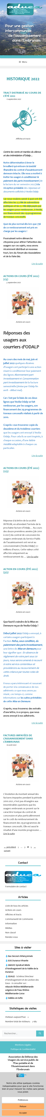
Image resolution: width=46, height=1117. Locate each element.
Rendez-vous (11, 937)
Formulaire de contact (15, 887)
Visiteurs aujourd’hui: (15, 1017)
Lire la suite (37, 264)
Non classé (10, 933)
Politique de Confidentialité (23, 1049)
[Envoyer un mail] (22, 883)
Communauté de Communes (19, 919)
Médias (8, 928)
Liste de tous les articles (16, 906)
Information (11, 924)
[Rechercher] (40, 1033)
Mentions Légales (23, 1045)
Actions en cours (13, 910)
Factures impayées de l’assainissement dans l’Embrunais (18, 738)
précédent (10, 847)
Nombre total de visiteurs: (18, 1022)
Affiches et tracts (13, 915)
